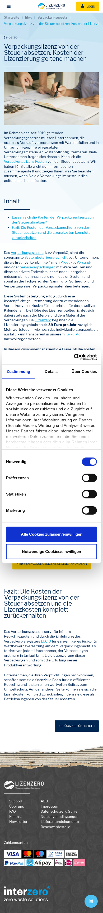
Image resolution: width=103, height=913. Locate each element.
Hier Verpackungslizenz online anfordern (51, 564)
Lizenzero (43, 320)
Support (15, 801)
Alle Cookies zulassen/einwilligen (51, 534)
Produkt (67, 262)
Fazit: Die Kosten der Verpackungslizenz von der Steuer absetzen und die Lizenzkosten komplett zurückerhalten (51, 232)
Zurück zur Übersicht (77, 726)
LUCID (46, 641)
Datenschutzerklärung (59, 811)
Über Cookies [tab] (84, 371)
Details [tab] (51, 371)
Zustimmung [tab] (18, 371)
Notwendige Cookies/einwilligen (51, 551)
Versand (83, 262)
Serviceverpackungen (37, 267)
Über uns (16, 806)
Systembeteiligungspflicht (46, 257)
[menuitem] (87, 6)
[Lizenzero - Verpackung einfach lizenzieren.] (51, 6)
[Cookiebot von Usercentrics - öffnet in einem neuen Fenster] (74, 357)
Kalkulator (73, 334)
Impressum (50, 806)
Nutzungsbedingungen (59, 816)
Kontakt (15, 816)
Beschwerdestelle (55, 827)
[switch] (89, 478)
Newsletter (18, 821)
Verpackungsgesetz (27, 253)
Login (90, 6)
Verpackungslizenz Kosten (25, 161)
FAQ (12, 811)
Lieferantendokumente (60, 821)
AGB (44, 801)
